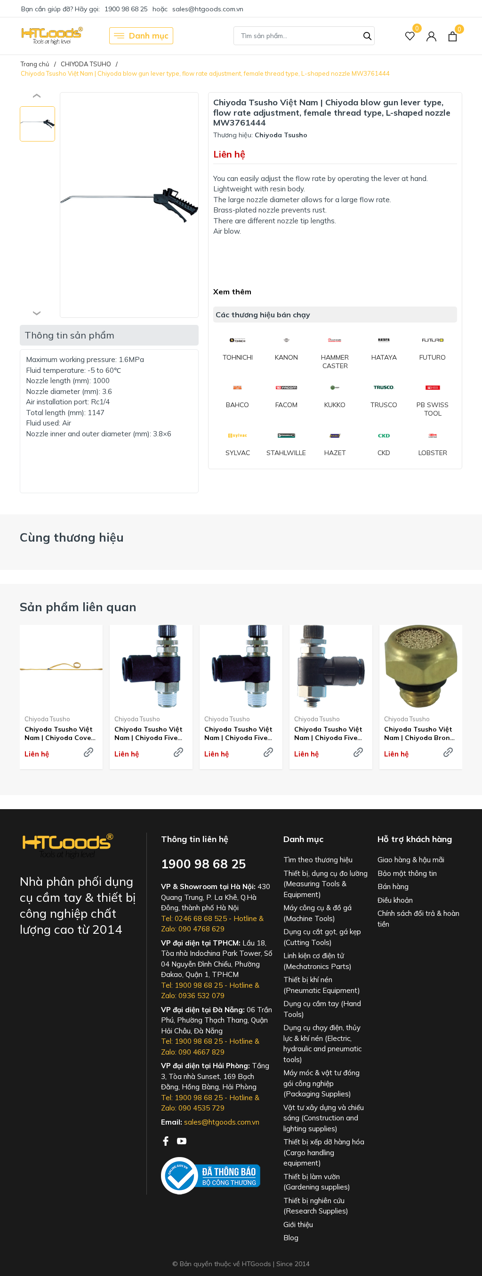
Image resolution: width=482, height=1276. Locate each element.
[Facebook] (166, 1140)
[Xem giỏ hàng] (453, 35)
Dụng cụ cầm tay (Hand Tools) (322, 1009)
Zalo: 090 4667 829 (193, 1052)
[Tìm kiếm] (367, 34)
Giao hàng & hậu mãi (411, 859)
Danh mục (149, 35)
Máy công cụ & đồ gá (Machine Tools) (317, 913)
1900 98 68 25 (126, 9)
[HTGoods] (51, 35)
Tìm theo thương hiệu (318, 859)
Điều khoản (395, 900)
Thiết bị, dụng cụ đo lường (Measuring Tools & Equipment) (325, 884)
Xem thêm (232, 291)
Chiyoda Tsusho (47, 719)
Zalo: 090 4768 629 (193, 928)
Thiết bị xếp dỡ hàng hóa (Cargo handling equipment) (323, 1152)
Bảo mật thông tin (407, 873)
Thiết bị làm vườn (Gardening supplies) (316, 1182)
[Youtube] (181, 1140)
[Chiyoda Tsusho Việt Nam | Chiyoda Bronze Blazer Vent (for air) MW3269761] (420, 666)
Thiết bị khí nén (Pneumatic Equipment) (321, 985)
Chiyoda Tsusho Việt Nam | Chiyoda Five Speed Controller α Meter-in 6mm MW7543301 (238, 733)
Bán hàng (393, 886)
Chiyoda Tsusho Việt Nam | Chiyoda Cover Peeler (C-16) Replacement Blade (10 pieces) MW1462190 (59, 733)
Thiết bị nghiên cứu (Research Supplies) (315, 1206)
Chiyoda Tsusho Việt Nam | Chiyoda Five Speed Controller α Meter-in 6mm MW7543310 (328, 733)
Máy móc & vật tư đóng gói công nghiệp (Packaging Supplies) (321, 1083)
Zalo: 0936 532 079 (193, 995)
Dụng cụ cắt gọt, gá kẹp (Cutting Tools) (322, 937)
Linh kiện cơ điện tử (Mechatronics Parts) (317, 961)
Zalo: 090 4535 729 (193, 1107)
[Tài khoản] (431, 36)
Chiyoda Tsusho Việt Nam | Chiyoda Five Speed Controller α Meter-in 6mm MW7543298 (148, 733)
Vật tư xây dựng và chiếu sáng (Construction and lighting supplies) (323, 1118)
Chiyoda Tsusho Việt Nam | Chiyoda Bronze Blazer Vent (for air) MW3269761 (421, 733)
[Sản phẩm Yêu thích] (410, 36)
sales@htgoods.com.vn (207, 9)
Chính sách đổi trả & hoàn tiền (418, 919)
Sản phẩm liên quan (78, 606)
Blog (290, 1237)
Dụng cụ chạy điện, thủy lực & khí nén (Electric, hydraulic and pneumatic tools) (322, 1043)
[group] (129, 205)
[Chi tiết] (88, 752)
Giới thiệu (298, 1224)
